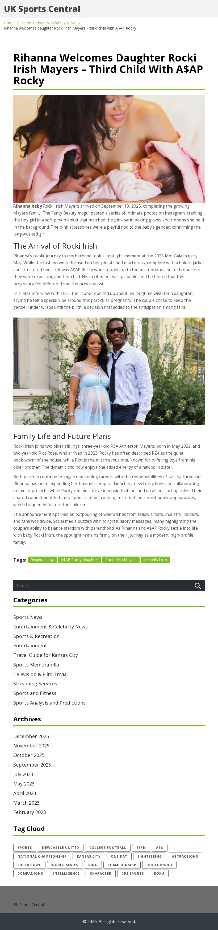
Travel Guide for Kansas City (45, 655)
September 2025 (32, 765)
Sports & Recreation (36, 636)
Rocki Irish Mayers (121, 559)
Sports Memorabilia (36, 664)
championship (122, 865)
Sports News (28, 617)
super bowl (29, 865)
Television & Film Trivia (40, 674)
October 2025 (28, 755)
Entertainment (30, 645)
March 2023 (26, 803)
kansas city (89, 856)
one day (119, 856)
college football (107, 847)
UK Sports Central (42, 8)
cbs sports (132, 873)
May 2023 (24, 783)
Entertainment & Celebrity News (49, 22)
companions (30, 873)
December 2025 (31, 736)
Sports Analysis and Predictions (49, 702)
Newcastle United (60, 847)
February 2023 (29, 812)
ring (93, 865)
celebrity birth (155, 559)
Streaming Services (35, 683)
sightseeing (149, 856)
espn (141, 847)
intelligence (66, 873)
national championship (42, 856)
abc (159, 847)
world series (64, 865)
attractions (185, 856)
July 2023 (23, 774)
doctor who (159, 865)
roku (159, 873)
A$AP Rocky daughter (79, 559)
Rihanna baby (42, 559)
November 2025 (31, 745)
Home (9, 22)
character (100, 873)
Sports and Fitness (34, 693)
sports (25, 847)
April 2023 (24, 793)
